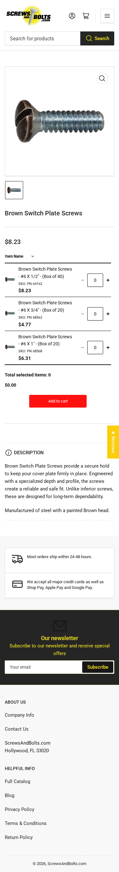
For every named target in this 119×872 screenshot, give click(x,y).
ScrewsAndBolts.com (67, 863)
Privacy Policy (19, 809)
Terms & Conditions (26, 823)
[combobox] (59, 38)
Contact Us (17, 729)
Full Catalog (17, 781)
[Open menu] (107, 16)
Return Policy (19, 837)
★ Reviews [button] (113, 441)
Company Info (19, 715)
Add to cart (58, 401)
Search (102, 38)
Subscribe (97, 667)
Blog (9, 795)
